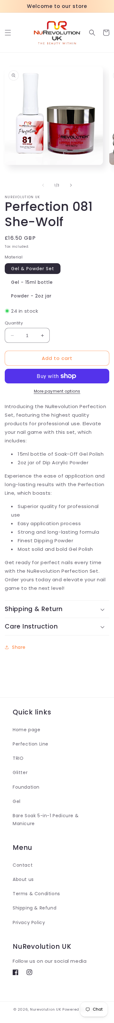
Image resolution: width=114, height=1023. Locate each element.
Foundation (26, 787)
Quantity (14, 323)
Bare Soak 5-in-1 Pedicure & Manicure (46, 819)
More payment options (57, 391)
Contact (23, 865)
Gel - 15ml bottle (32, 282)
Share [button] (19, 647)
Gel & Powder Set (32, 268)
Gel (17, 801)
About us (23, 879)
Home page (26, 730)
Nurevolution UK (45, 1009)
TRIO (18, 758)
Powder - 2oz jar (31, 296)
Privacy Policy (29, 922)
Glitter (20, 772)
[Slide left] (43, 185)
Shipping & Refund (34, 908)
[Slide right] (71, 185)
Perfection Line (30, 744)
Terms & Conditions (36, 893)
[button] (8, 33)
